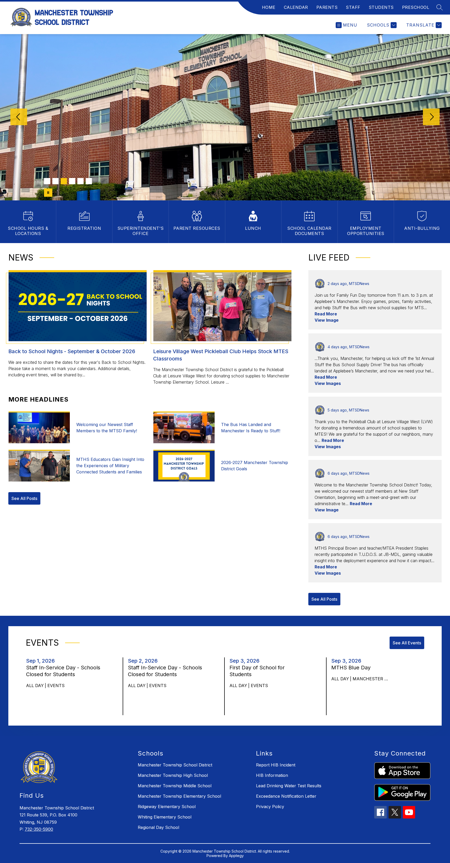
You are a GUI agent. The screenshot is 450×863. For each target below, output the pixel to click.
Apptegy (236, 855)
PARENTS (327, 7)
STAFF (353, 7)
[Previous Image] (18, 117)
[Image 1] (47, 181)
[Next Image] (431, 117)
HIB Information (272, 775)
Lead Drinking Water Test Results (288, 785)
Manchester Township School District (175, 764)
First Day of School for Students (257, 671)
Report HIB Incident (275, 764)
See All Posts (24, 498)
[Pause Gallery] (48, 192)
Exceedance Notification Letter (286, 796)
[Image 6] (89, 181)
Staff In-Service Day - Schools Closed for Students (63, 671)
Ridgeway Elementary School (167, 806)
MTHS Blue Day (352, 667)
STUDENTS (381, 7)
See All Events (407, 642)
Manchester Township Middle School (174, 785)
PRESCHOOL (415, 7)
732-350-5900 (39, 829)
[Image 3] (64, 181)
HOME (269, 7)
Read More (326, 313)
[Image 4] (72, 181)
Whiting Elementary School (164, 817)
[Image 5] (80, 181)
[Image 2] (55, 181)
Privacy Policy (270, 806)
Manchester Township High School (173, 775)
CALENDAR (296, 7)
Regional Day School (158, 827)
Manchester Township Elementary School (179, 796)
